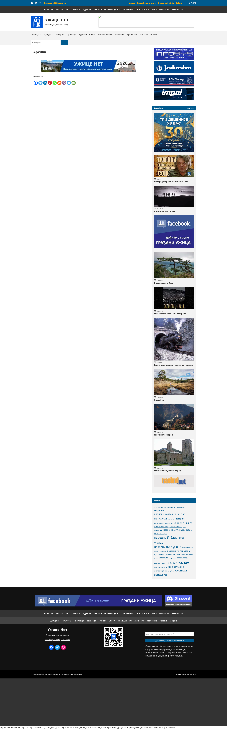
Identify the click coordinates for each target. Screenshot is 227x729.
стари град (182, 557)
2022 (155, 507)
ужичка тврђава (160, 571)
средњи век (172, 558)
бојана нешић (171, 507)
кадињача (159, 523)
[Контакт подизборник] (182, 9)
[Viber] (64, 83)
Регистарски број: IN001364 (57, 639)
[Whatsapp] (55, 83)
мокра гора (160, 533)
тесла (163, 563)
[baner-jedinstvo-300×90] (174, 72)
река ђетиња (187, 554)
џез (165, 574)
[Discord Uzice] (178, 605)
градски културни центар (169, 514)
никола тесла (187, 547)
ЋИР (189, 3)
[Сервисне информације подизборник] (119, 9)
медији (166, 529)
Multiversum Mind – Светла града (170, 313)
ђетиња (158, 574)
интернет (171, 519)
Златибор (159, 400)
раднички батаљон (172, 554)
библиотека (162, 507)
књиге (188, 522)
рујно (156, 558)
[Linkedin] (45, 83)
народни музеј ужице (167, 547)
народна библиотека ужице (169, 540)
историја (180, 518)
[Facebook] (36, 83)
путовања (159, 554)
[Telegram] (69, 83)
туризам (172, 562)
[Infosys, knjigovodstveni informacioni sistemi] (174, 59)
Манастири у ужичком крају (167, 470)
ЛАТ (194, 3)
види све (190, 108)
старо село (157, 563)
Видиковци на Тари (163, 283)
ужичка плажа (159, 567)
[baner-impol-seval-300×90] (174, 99)
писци (163, 551)
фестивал (181, 570)
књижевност (175, 526)
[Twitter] (40, 83)
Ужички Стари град (163, 434)
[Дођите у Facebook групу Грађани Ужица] (98, 605)
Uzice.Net (46, 674)
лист (184, 527)
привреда (185, 550)
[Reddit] (59, 83)
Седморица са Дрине (164, 211)
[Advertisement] (113, 702)
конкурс (169, 523)
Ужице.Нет (57, 19)
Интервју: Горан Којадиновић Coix (171, 181)
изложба (160, 518)
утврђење (171, 571)
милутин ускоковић (181, 529)
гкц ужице (159, 510)
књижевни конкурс (161, 527)
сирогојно (163, 557)
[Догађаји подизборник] (40, 34)
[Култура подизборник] (52, 34)
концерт (179, 522)
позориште (173, 550)
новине (156, 551)
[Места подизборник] (62, 9)
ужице (183, 562)
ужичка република (175, 566)
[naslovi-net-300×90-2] (174, 485)
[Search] (64, 42)
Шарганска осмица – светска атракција (173, 365)
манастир (158, 530)
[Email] (73, 83)
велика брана (181, 507)
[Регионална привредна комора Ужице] (174, 85)
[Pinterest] (50, 83)
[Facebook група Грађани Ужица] (174, 247)
